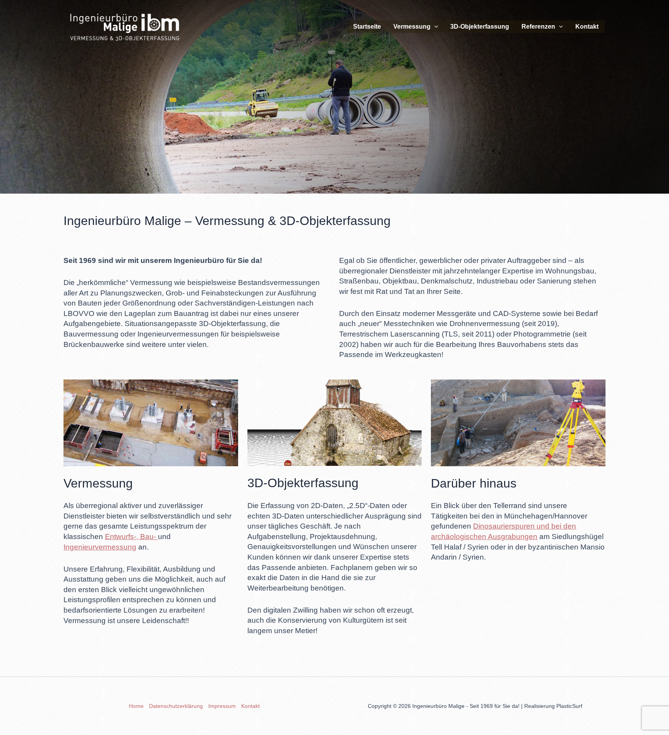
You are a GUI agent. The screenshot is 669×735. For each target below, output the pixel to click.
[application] (434, 27)
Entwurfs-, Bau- (131, 536)
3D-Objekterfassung (479, 26)
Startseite (367, 26)
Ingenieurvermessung (99, 547)
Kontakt (587, 26)
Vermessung (412, 26)
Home (136, 706)
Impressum (222, 706)
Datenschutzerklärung (176, 706)
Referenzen (538, 26)
